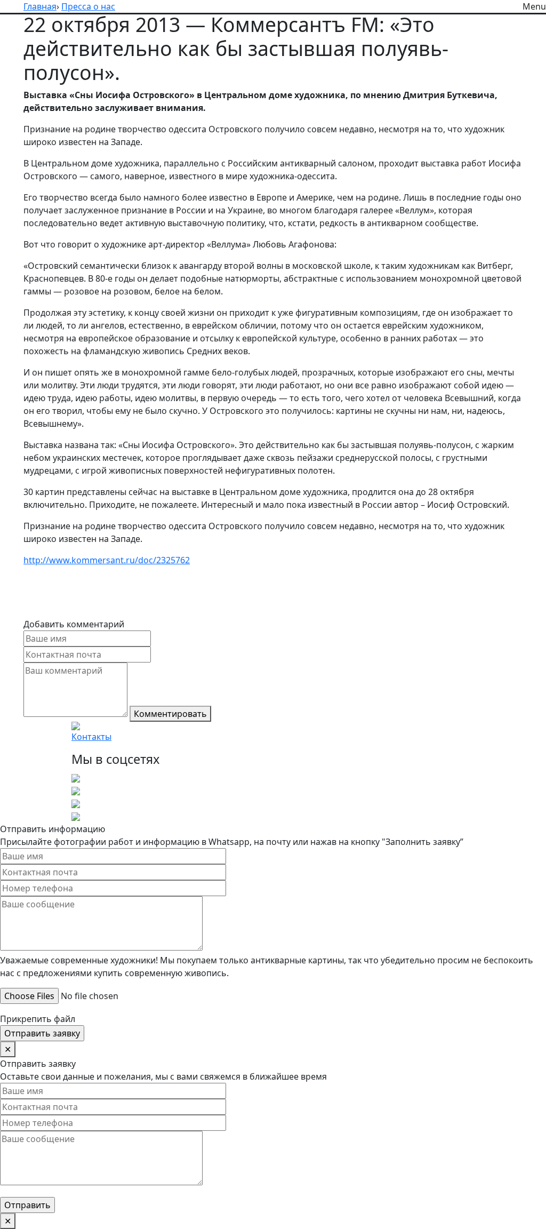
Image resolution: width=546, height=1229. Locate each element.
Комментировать (170, 714)
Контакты (91, 737)
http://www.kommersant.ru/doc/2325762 (106, 560)
